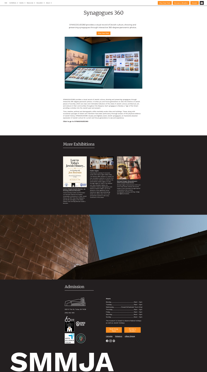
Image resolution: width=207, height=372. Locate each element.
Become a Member (181, 3)
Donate (194, 3)
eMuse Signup (130, 336)
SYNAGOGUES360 (69, 99)
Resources (30, 3)
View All (89, 288)
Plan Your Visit (164, 3)
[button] (13, 3)
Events (21, 3)
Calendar (109, 336)
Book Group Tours (114, 330)
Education (39, 3)
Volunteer (118, 336)
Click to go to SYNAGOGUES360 (75, 121)
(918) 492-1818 (69, 313)
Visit (5, 3)
